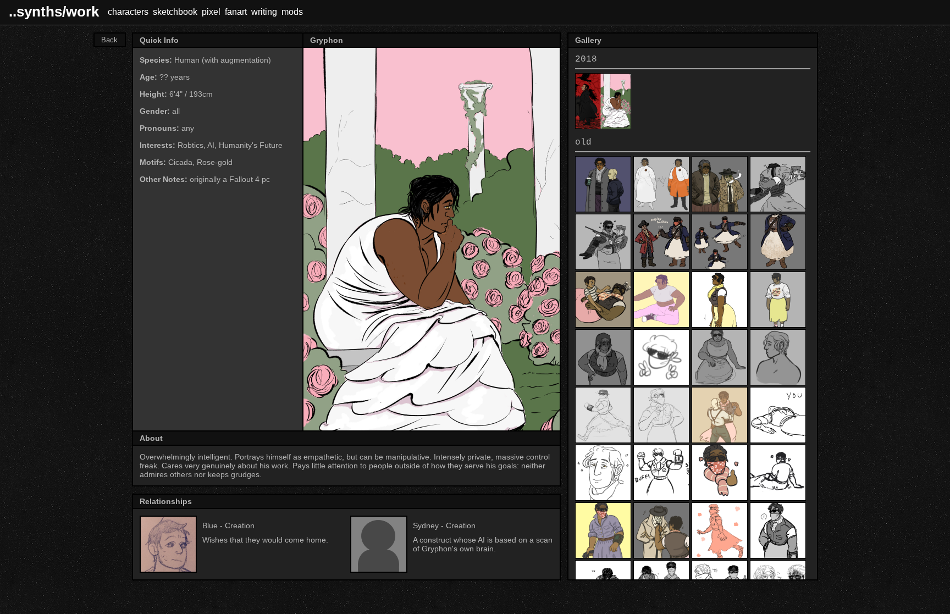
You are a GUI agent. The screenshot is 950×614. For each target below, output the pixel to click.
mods (292, 11)
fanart (236, 11)
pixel (211, 11)
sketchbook (175, 11)
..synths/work (54, 11)
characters (128, 11)
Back (109, 40)
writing (264, 11)
